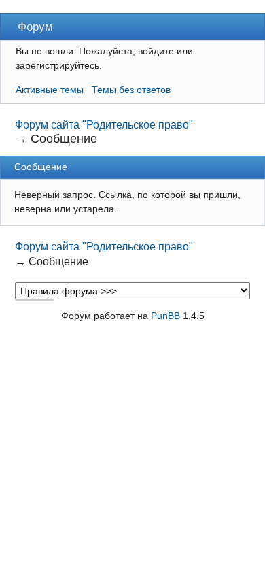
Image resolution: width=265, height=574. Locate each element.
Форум (35, 26)
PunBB (165, 315)
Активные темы (50, 89)
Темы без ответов (131, 89)
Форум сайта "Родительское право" (104, 125)
